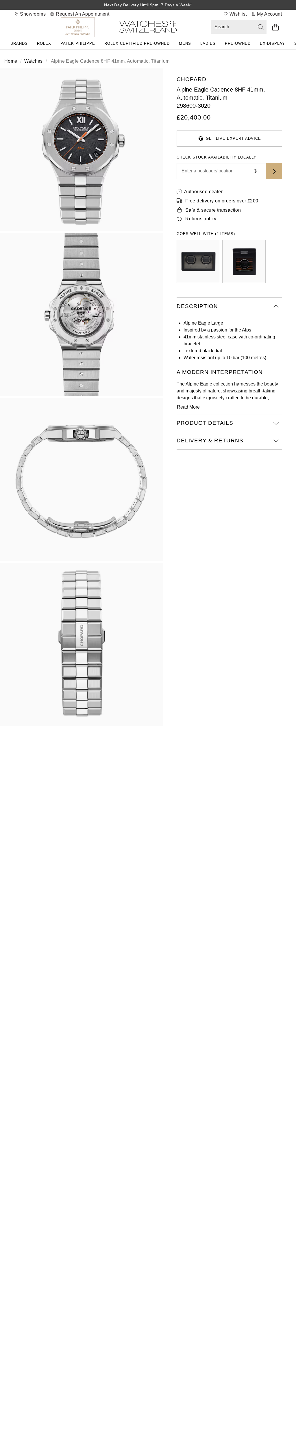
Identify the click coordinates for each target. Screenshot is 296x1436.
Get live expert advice (233, 138)
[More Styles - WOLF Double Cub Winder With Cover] (198, 261)
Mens (185, 43)
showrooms (32, 14)
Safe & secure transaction (213, 210)
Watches (33, 61)
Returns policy (201, 218)
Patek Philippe (77, 43)
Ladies (208, 43)
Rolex (44, 43)
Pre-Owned (238, 43)
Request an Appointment (82, 14)
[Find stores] (274, 171)
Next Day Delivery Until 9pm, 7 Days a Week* (148, 5)
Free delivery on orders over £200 (221, 200)
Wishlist (237, 14)
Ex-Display (272, 43)
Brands (19, 43)
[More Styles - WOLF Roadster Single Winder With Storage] (244, 261)
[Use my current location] (255, 171)
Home (10, 61)
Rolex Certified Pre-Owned (137, 43)
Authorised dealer (203, 191)
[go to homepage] (148, 28)
